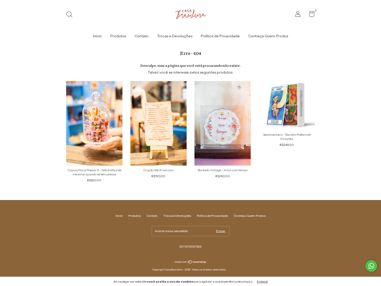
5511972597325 (190, 246)
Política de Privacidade (220, 36)
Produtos (118, 36)
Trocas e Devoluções (174, 36)
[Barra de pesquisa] (71, 14)
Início (97, 36)
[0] (310, 15)
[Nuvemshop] (190, 262)
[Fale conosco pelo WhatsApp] (371, 266)
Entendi (262, 281)
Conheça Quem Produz (268, 36)
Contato (142, 36)
